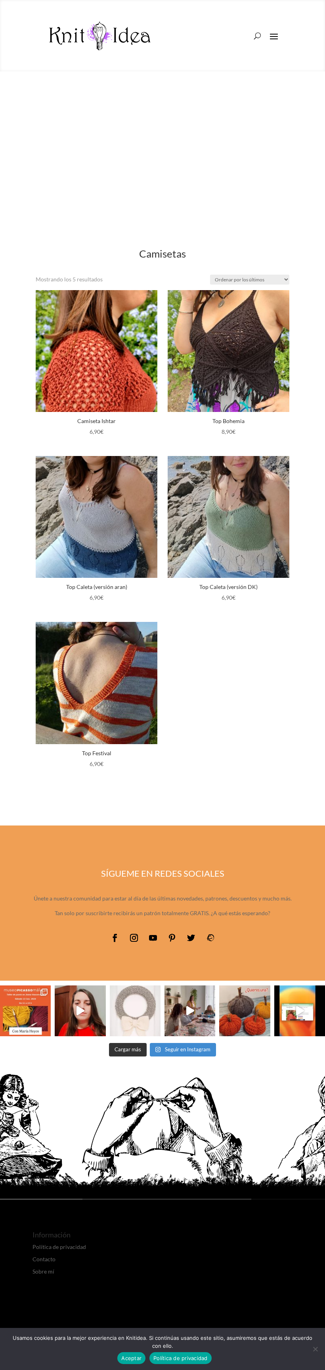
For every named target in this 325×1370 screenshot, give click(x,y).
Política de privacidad (59, 1246)
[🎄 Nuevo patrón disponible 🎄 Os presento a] (135, 1010)
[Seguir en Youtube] (153, 938)
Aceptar (131, 1358)
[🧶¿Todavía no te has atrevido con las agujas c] (189, 1010)
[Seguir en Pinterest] (172, 938)
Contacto (43, 1259)
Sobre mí (43, 1271)
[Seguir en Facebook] (115, 938)
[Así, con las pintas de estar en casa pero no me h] (80, 1010)
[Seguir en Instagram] (134, 938)
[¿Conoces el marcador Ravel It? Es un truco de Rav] (299, 1010)
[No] (315, 1349)
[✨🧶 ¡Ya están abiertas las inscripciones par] (25, 1010)
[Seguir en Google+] (210, 938)
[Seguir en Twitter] (191, 938)
